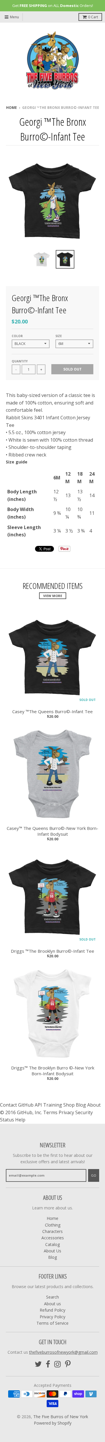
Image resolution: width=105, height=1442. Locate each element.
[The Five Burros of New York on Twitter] (38, 1364)
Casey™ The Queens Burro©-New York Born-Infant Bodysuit (52, 831)
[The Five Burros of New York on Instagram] (57, 1364)
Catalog (52, 1244)
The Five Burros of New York (60, 1416)
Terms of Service (52, 1323)
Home (11, 107)
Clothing (52, 1225)
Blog (52, 1257)
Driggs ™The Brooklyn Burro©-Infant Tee (52, 951)
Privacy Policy (52, 1316)
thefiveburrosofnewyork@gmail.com (63, 1352)
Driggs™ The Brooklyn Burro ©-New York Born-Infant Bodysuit (52, 1070)
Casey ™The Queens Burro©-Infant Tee (52, 711)
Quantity (20, 361)
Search (52, 1297)
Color (17, 336)
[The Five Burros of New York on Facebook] (48, 1364)
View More (52, 596)
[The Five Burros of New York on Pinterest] (68, 1364)
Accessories (52, 1237)
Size (58, 336)
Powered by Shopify (52, 1423)
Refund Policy (52, 1310)
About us (52, 1303)
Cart (93, 17)
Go (93, 1175)
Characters (52, 1231)
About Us (52, 1251)
